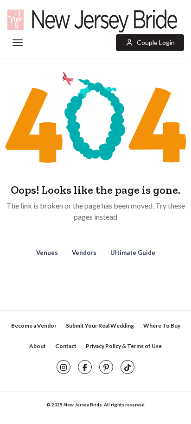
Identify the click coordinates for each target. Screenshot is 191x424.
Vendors (84, 252)
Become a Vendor (34, 325)
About (37, 345)
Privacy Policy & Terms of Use (124, 345)
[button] (150, 42)
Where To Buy (161, 325)
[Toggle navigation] (17, 43)
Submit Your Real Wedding (100, 325)
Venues (47, 252)
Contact (65, 345)
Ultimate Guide (132, 252)
